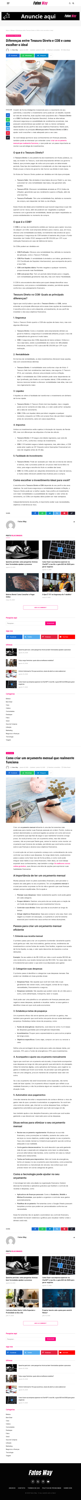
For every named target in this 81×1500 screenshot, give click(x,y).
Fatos (7, 717)
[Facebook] (8, 115)
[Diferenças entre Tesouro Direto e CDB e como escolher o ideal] (40, 82)
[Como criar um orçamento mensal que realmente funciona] (40, 800)
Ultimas (12, 30)
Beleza (8, 698)
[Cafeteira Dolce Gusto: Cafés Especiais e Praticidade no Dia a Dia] (22, 1298)
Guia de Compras (11, 724)
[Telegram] (8, 124)
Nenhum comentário (54, 50)
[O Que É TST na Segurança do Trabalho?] (58, 582)
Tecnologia (9, 737)
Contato (21, 1488)
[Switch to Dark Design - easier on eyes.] (70, 3)
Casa (7, 705)
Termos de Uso (34, 1488)
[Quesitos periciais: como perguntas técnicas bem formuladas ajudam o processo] (22, 550)
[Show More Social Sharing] (51, 55)
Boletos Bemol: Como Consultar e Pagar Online (20, 595)
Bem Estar (9, 702)
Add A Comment (40, 607)
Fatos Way (15, 50)
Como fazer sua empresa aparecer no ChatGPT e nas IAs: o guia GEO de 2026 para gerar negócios (58, 564)
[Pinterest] (8, 133)
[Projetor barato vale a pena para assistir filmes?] (58, 1298)
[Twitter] (8, 129)
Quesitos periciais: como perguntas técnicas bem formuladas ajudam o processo (22, 563)
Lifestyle (8, 727)
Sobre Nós (68, 1488)
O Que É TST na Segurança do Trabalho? (56, 594)
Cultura (8, 708)
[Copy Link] (8, 137)
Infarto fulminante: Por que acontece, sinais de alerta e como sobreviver (42, 671)
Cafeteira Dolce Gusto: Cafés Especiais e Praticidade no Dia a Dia (20, 1311)
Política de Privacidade (51, 1488)
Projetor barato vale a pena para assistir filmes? (57, 1311)
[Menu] (8, 3)
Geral (7, 721)
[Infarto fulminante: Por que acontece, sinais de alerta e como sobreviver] (11, 673)
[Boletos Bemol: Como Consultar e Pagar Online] (22, 582)
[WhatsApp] (8, 120)
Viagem (8, 740)
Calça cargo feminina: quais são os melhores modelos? (36, 660)
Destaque (9, 714)
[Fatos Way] (40, 3)
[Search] (73, 3)
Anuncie (12, 1488)
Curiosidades (10, 711)
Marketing (9, 730)
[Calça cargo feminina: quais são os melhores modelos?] (11, 663)
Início (7, 30)
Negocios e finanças (13, 35)
